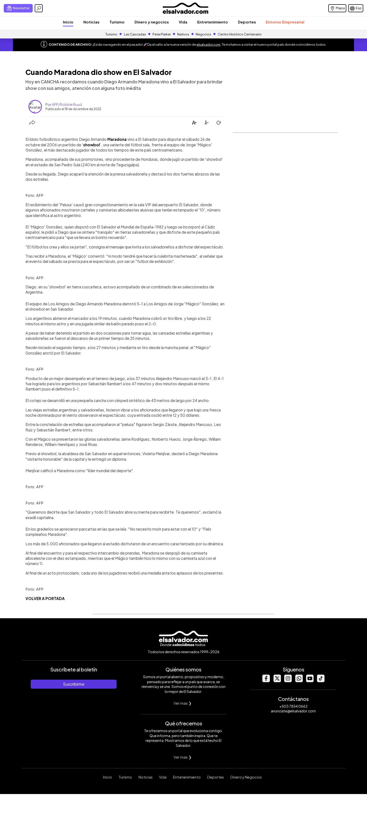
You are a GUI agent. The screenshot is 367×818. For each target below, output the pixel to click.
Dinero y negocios (152, 21)
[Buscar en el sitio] (39, 8)
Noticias (91, 21)
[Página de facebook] (266, 680)
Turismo (117, 21)
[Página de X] (277, 680)
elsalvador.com (208, 44)
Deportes (247, 21)
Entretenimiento (212, 21)
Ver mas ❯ (183, 703)
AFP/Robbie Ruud (67, 104)
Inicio (68, 21)
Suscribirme (73, 684)
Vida (183, 21)
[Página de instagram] (288, 680)
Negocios (203, 34)
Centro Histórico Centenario (240, 34)
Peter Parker (162, 34)
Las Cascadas (135, 34)
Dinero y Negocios (246, 777)
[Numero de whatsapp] (299, 680)
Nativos (183, 34)
